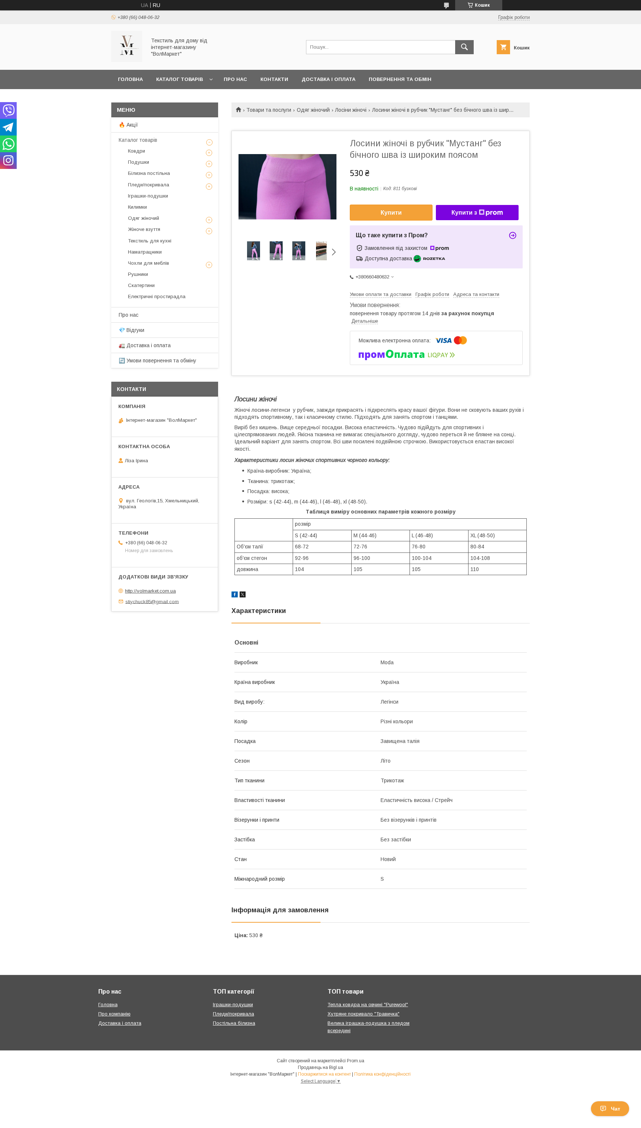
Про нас (235, 79)
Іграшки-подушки (148, 196)
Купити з (464, 212)
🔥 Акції (128, 125)
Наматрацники (145, 252)
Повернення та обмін (400, 79)
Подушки (138, 162)
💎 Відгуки (131, 330)
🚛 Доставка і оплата (145, 345)
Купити (391, 212)
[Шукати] (464, 47)
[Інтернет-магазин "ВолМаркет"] (126, 60)
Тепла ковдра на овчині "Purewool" (368, 1004)
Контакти (274, 79)
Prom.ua (355, 1060)
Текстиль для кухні (149, 241)
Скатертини (141, 285)
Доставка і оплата (328, 79)
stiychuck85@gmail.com (152, 601)
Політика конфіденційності (382, 1074)
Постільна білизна (234, 1023)
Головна (130, 79)
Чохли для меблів (148, 263)
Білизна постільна (149, 173)
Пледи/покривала (148, 185)
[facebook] (234, 596)
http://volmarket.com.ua (150, 591)
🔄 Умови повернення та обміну (157, 360)
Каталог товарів (179, 79)
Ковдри (136, 151)
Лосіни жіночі (350, 110)
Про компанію (114, 1014)
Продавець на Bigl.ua (320, 1067)
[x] (243, 596)
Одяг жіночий (313, 110)
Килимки (137, 207)
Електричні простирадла (156, 296)
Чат (615, 1109)
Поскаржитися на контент (324, 1074)
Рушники (138, 274)
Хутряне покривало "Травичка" (364, 1014)
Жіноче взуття (144, 229)
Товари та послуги (268, 110)
